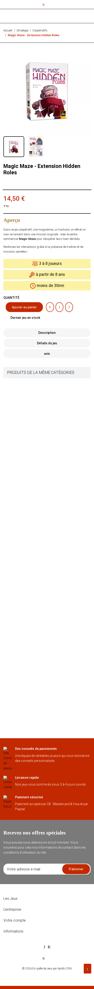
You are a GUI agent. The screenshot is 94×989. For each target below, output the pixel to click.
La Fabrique (36, 410)
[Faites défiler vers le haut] (87, 969)
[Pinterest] (69, 307)
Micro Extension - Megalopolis (49, 580)
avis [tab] (47, 353)
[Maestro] (49, 946)
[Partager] (50, 307)
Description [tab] (47, 333)
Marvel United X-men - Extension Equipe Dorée (59, 462)
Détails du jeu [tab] (47, 343)
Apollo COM (64, 968)
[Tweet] (59, 307)
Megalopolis (37, 383)
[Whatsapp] (78, 307)
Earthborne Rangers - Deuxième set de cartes (58, 608)
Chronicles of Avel (40, 640)
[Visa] (44, 946)
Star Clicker (36, 489)
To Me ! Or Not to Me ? (43, 553)
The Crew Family (39, 666)
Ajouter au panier (24, 307)
